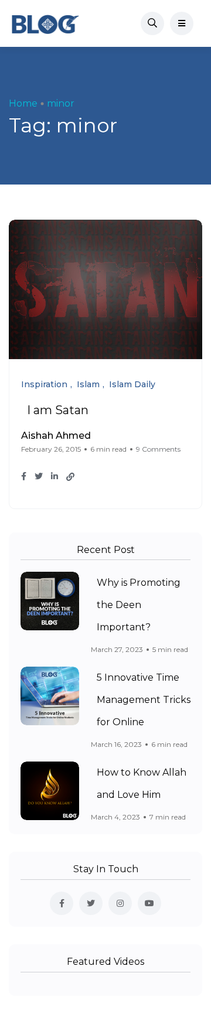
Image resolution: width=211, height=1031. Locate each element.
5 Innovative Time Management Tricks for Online (143, 700)
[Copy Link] (70, 476)
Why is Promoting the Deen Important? (139, 605)
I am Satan (58, 410)
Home (23, 103)
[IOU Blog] (45, 23)
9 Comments (158, 449)
